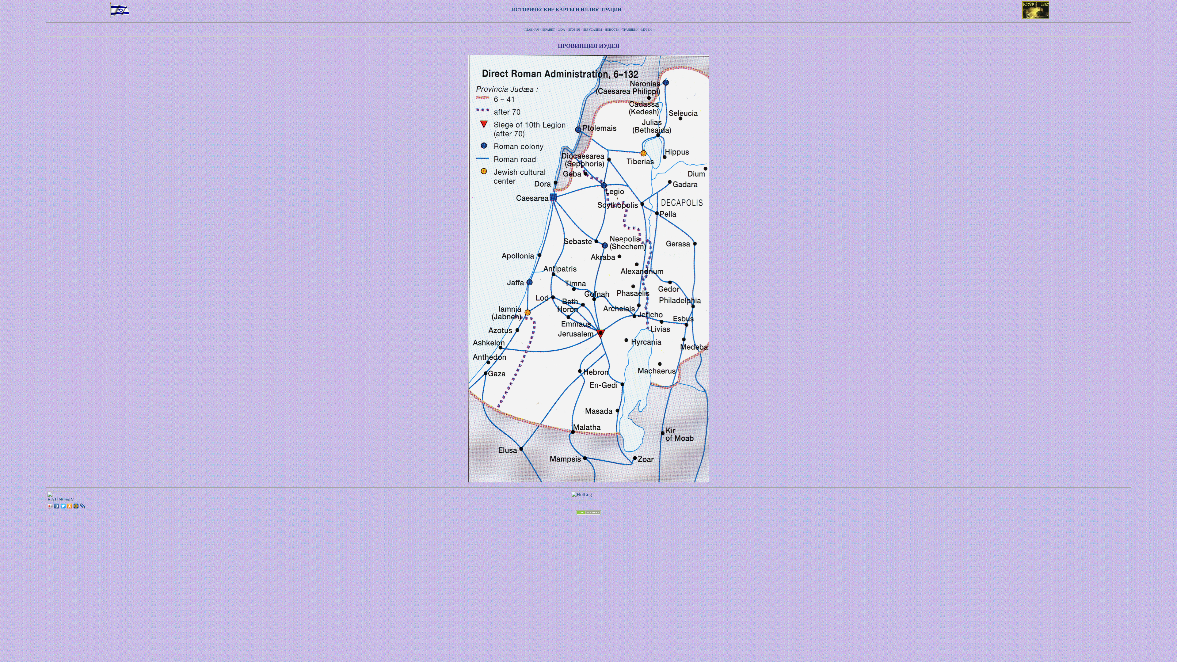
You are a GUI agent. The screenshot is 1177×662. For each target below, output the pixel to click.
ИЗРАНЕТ (548, 29)
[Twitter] (63, 506)
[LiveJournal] (82, 506)
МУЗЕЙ (646, 29)
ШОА (561, 29)
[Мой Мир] (76, 506)
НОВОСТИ (612, 29)
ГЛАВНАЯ (531, 29)
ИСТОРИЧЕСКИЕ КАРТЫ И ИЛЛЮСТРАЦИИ (566, 9)
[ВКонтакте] (57, 506)
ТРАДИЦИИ (630, 29)
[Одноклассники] (70, 506)
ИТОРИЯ (574, 29)
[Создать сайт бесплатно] (588, 513)
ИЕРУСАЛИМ (592, 29)
